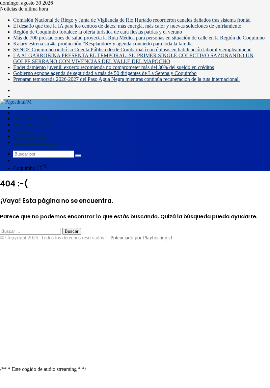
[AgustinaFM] (16, 102)
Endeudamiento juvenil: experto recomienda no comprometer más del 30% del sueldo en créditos (113, 67)
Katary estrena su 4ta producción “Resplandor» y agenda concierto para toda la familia (103, 43)
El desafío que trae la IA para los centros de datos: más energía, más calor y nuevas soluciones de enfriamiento (127, 26)
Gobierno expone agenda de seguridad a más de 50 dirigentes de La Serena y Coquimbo (105, 73)
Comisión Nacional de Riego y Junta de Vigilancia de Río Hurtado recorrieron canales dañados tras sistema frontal (132, 20)
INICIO (19, 113)
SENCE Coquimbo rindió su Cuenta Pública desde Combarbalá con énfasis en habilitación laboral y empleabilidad (132, 49)
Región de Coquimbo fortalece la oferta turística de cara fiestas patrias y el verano (97, 32)
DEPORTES (23, 131)
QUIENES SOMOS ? (30, 136)
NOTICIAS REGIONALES (35, 119)
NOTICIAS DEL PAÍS (31, 125)
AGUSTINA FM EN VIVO (35, 142)
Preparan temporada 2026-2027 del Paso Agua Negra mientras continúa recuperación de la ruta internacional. (126, 79)
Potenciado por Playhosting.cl (141, 237)
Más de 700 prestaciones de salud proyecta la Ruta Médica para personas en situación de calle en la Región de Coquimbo (139, 37)
